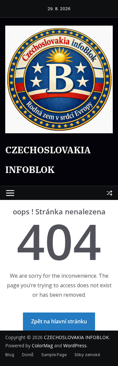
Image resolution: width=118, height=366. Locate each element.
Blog (9, 354)
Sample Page (54, 354)
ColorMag (42, 345)
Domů (27, 354)
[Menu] (10, 193)
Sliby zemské (87, 354)
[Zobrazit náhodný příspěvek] (109, 193)
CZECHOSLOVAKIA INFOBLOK (76, 337)
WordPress (75, 345)
